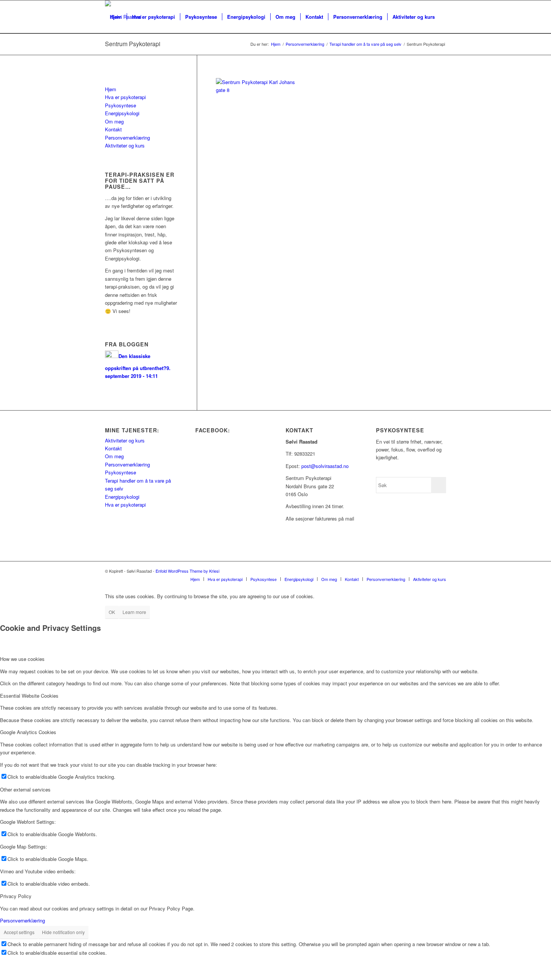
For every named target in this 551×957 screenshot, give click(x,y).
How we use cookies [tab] (22, 658)
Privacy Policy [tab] (15, 896)
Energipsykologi (122, 113)
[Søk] (112, 49)
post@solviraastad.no (325, 465)
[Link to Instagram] (440, 570)
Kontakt (113, 129)
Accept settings (19, 932)
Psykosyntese (120, 105)
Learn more (134, 612)
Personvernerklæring (127, 137)
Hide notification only (63, 932)
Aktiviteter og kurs (125, 145)
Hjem (110, 89)
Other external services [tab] (25, 789)
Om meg (114, 121)
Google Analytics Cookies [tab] (28, 732)
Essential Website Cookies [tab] (29, 695)
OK (112, 612)
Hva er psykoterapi (125, 97)
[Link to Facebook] (429, 570)
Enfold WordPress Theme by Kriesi (187, 571)
